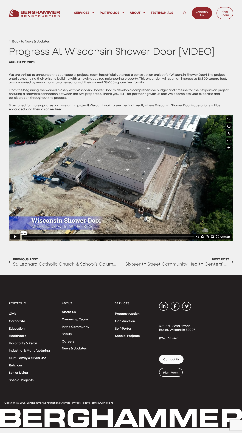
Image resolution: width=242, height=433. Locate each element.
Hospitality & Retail (23, 343)
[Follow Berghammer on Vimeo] (186, 306)
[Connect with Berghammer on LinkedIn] (163, 306)
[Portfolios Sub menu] (122, 13)
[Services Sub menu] (92, 13)
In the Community (75, 327)
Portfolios (109, 12)
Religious (15, 365)
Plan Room (225, 13)
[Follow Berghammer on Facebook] (175, 306)
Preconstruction (127, 314)
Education (17, 329)
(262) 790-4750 (170, 338)
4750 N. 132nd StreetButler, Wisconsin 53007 (177, 328)
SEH (122, 94)
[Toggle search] (184, 13)
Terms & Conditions (101, 402)
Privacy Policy (80, 402)
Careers (68, 341)
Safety (67, 334)
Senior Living (18, 373)
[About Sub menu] (143, 13)
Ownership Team (75, 319)
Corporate (17, 321)
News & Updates (74, 348)
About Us (69, 312)
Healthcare (17, 336)
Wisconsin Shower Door (188, 74)
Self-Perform (124, 329)
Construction (125, 321)
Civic (12, 314)
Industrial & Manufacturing (29, 350)
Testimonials (162, 12)
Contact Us (202, 13)
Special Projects (21, 380)
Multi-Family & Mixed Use (27, 358)
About (135, 12)
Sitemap (65, 402)
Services (81, 12)
